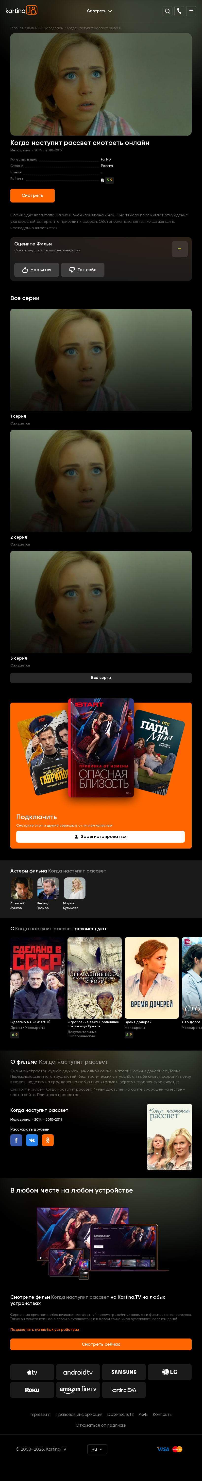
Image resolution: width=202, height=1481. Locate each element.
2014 (38, 150)
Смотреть (32, 195)
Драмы (16, 1028)
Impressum (40, 1414)
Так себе (87, 270)
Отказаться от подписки (101, 1425)
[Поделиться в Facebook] (16, 1140)
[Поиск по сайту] (167, 11)
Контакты (162, 1414)
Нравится (41, 270)
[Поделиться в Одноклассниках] (48, 1140)
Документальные (82, 1032)
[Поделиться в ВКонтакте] (32, 1140)
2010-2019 (54, 150)
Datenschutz (120, 1414)
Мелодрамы (53, 28)
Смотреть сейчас (101, 1344)
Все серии (101, 678)
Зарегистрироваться (104, 836)
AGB (143, 1414)
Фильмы (33, 28)
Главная (16, 28)
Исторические (82, 1036)
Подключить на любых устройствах (44, 1330)
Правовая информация (78, 1414)
